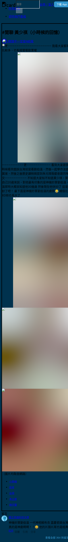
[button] (47, 4)
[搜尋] (19, 11)
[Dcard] (8, 4)
